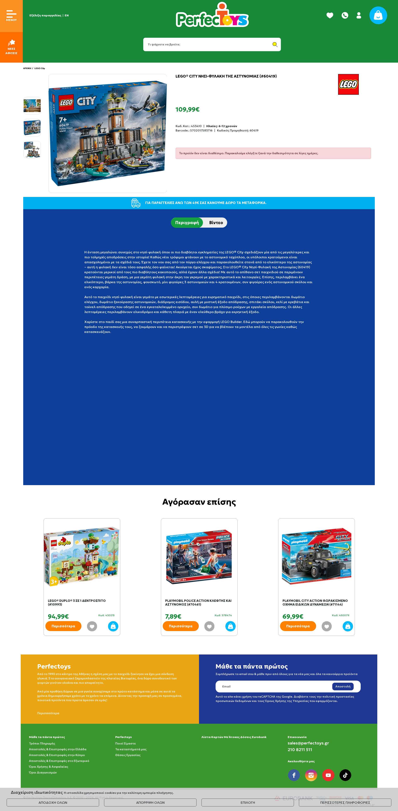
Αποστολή (343, 686)
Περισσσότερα (48, 713)
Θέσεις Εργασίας (128, 755)
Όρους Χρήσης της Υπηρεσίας (287, 701)
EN (67, 15)
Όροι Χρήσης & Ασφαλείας (48, 767)
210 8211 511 (300, 749)
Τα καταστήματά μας (131, 749)
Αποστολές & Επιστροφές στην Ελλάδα (57, 749)
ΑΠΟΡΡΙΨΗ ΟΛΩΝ (150, 802)
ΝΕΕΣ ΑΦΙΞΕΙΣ (11, 51)
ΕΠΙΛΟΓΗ (248, 802)
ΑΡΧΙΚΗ (27, 68)
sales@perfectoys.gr (308, 743)
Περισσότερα (63, 626)
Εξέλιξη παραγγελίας (45, 15)
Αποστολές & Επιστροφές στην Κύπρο (57, 755)
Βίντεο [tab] (216, 222)
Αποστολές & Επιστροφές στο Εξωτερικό (59, 761)
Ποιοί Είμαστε (125, 743)
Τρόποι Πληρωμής (42, 743)
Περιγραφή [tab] (187, 222)
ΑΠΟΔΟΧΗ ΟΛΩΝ (53, 802)
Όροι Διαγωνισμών (43, 772)
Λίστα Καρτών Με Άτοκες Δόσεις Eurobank (233, 737)
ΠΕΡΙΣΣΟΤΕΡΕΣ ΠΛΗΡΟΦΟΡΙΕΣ (345, 802)
